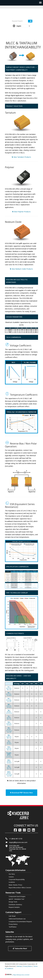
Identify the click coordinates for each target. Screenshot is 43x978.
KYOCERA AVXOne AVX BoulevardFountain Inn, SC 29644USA (17, 848)
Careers (11, 877)
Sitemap (19, 966)
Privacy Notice (13, 924)
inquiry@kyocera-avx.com (18, 842)
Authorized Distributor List (17, 919)
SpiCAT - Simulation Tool (16, 899)
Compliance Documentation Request (20, 922)
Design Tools (13, 902)
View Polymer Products (22, 212)
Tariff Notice (12, 927)
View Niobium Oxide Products (22, 269)
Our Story (12, 874)
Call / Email (12, 916)
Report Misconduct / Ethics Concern (20, 888)
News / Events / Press (15, 885)
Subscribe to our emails (14, 936)
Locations (12, 882)
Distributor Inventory (15, 905)
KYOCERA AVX (21, 14)
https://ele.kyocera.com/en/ (21, 975)
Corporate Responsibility (17, 879)
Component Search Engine (17, 896)
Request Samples (14, 907)
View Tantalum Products (22, 157)
